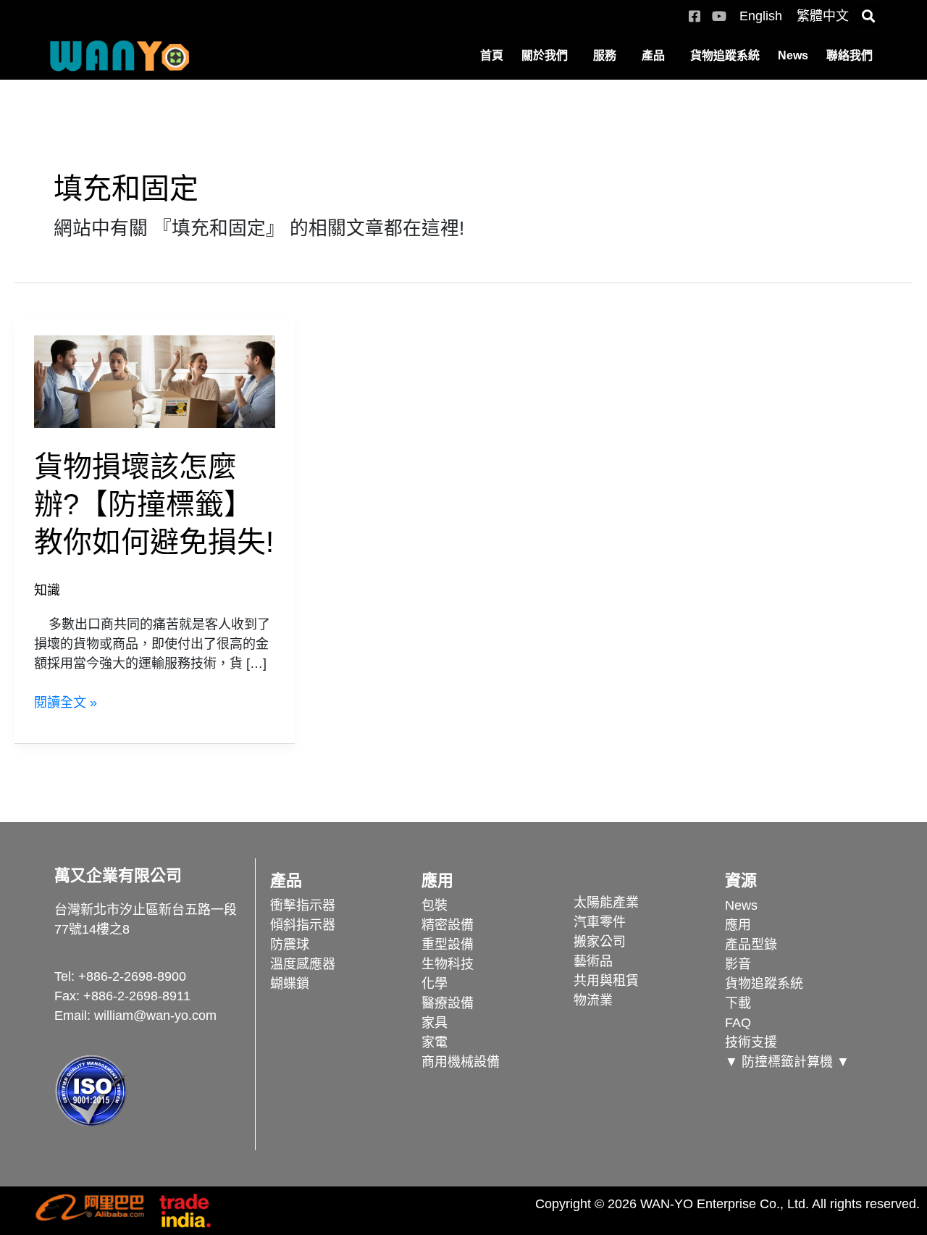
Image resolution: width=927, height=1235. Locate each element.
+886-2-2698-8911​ (136, 996)
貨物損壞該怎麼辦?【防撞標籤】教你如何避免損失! (154, 504)
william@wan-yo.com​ (155, 1015)
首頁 (491, 55)
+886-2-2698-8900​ (132, 976)
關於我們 (544, 55)
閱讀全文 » (65, 703)
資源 (741, 880)
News (793, 55)
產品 (653, 55)
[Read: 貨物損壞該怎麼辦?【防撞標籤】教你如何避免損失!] (154, 381)
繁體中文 (823, 16)
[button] (868, 16)
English (760, 16)
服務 (604, 55)
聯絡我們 (849, 55)
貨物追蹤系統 (725, 55)
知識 (47, 590)
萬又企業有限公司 (118, 875)
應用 (437, 880)
